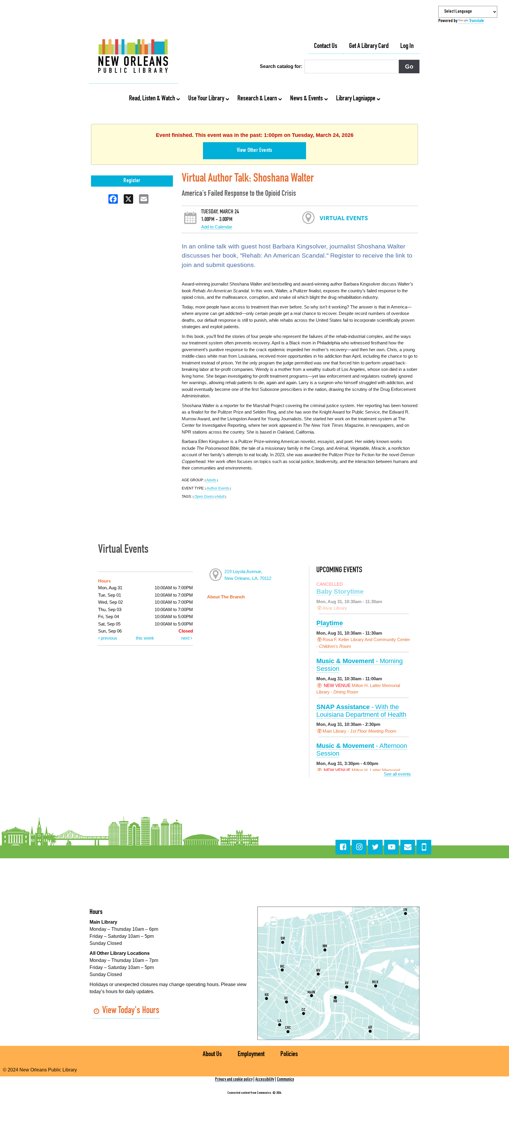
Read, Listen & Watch (152, 98)
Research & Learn (257, 98)
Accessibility (264, 1079)
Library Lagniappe (356, 98)
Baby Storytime (339, 591)
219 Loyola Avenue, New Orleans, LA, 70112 (247, 575)
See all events (397, 773)
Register (131, 181)
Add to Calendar (216, 226)
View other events (254, 151)
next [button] (186, 638)
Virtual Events (344, 218)
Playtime (329, 623)
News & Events (307, 98)
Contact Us (325, 46)
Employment (251, 1054)
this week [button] (145, 638)
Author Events (218, 488)
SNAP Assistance (361, 710)
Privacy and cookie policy (233, 1079)
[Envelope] (407, 847)
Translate (476, 21)
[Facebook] (343, 847)
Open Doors (204, 497)
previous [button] (108, 638)
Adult (220, 497)
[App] (424, 847)
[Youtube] (391, 847)
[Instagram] (359, 847)
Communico (285, 1079)
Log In (407, 46)
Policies (289, 1054)
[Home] (134, 56)
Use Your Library (206, 98)
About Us (212, 1054)
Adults (211, 480)
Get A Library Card (369, 46)
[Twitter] (375, 847)
